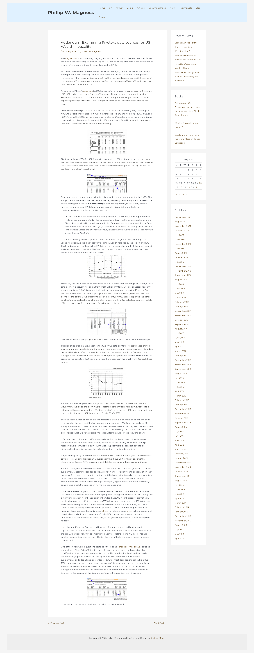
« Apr (177, 194)
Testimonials (185, 8)
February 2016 (182, 400)
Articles (140, 8)
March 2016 (180, 396)
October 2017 (181, 320)
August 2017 (181, 328)
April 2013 (179, 538)
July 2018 (179, 284)
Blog (198, 8)
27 (180, 187)
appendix (88, 91)
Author (119, 8)
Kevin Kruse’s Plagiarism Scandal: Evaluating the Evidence (187, 76)
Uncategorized (69, 51)
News (172, 8)
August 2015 (181, 427)
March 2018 (180, 297)
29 (188, 187)
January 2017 (181, 355)
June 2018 (180, 288)
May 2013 (179, 534)
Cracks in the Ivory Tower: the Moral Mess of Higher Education (187, 139)
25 (200, 183)
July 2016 (179, 378)
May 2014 (179, 494)
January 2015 (181, 458)
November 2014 (183, 467)
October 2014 (181, 471)
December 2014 (183, 462)
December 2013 (183, 516)
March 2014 (180, 503)
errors (129, 511)
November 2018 (183, 271)
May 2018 (179, 293)
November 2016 (183, 364)
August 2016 (181, 373)
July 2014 (179, 485)
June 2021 (180, 248)
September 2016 (183, 369)
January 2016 (181, 404)
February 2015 (182, 453)
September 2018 (183, 275)
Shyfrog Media (158, 638)
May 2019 (179, 262)
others (105, 511)
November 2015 (183, 413)
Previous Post (56, 623)
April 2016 (179, 391)
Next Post (160, 623)
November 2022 (183, 226)
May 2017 (179, 342)
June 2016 (180, 382)
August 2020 (181, 253)
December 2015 (183, 409)
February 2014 (182, 507)
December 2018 (183, 266)
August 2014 (181, 480)
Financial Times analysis (129, 547)
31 (197, 187)
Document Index (157, 8)
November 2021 (183, 244)
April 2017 (179, 346)
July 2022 (179, 235)
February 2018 (182, 302)
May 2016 (179, 387)
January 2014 (181, 511)
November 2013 (183, 520)
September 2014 (183, 476)
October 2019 (181, 257)
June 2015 (180, 436)
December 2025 (183, 217)
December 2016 (183, 360)
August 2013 (181, 525)
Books (130, 8)
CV (110, 8)
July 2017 (179, 333)
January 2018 (181, 306)
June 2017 (180, 337)
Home (102, 8)
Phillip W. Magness (71, 12)
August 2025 (181, 221)
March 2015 (180, 449)
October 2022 (182, 230)
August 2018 (181, 279)
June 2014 (180, 489)
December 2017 (183, 311)
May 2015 (179, 440)
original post (71, 58)
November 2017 (183, 315)
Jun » (184, 194)
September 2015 (183, 422)
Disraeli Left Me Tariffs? (186, 43)
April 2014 (179, 498)
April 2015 (179, 445)
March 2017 (180, 351)
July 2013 (179, 529)
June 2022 (180, 239)
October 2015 (181, 418)
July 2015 (179, 431)
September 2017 (183, 324)
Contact (103, 17)
